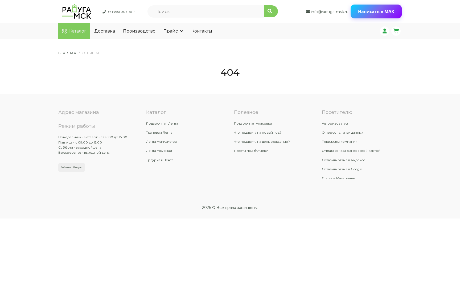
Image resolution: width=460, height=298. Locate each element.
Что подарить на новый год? (257, 132)
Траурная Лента (159, 160)
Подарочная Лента (162, 123)
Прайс (170, 31)
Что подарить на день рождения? (262, 142)
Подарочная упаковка (253, 123)
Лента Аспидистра (161, 142)
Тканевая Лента (159, 132)
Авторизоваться (335, 123)
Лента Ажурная (159, 151)
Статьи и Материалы (338, 178)
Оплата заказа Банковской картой (351, 151)
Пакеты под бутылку (251, 151)
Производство (139, 31)
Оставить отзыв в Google (342, 169)
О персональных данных (342, 132)
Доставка (104, 31)
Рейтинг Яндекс (71, 167)
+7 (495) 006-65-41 (122, 12)
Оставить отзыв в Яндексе (343, 160)
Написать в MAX (376, 11)
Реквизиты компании (340, 142)
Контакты (201, 31)
